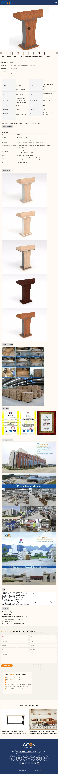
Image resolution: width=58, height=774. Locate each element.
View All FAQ (8, 692)
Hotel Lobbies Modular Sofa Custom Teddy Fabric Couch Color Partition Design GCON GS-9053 (42, 732)
